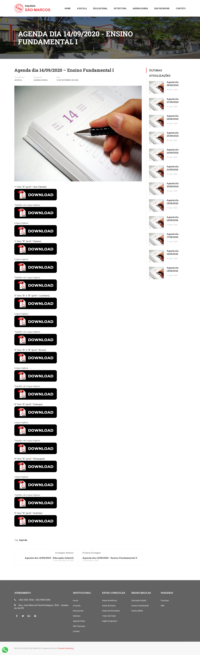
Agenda (23, 540)
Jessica (18, 80)
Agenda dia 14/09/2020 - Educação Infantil (49, 557)
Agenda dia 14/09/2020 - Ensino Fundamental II (109, 557)
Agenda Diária (41, 80)
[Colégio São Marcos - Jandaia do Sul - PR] (33, 10)
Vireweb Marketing (65, 648)
